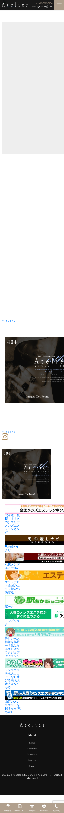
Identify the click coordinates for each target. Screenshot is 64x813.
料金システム (19, 811)
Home (32, 743)
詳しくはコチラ (8, 321)
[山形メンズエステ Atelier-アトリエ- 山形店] (15, 4)
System (32, 760)
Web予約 (32, 811)
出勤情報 (7, 811)
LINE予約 (44, 811)
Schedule (32, 754)
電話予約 (56, 811)
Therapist (32, 748)
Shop (32, 766)
